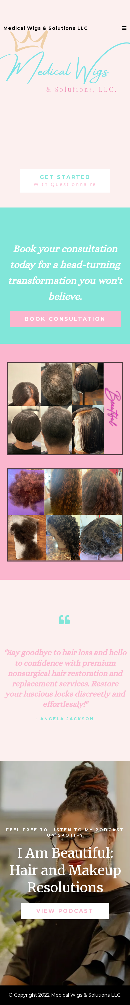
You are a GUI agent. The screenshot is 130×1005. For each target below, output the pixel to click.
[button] (124, 28)
